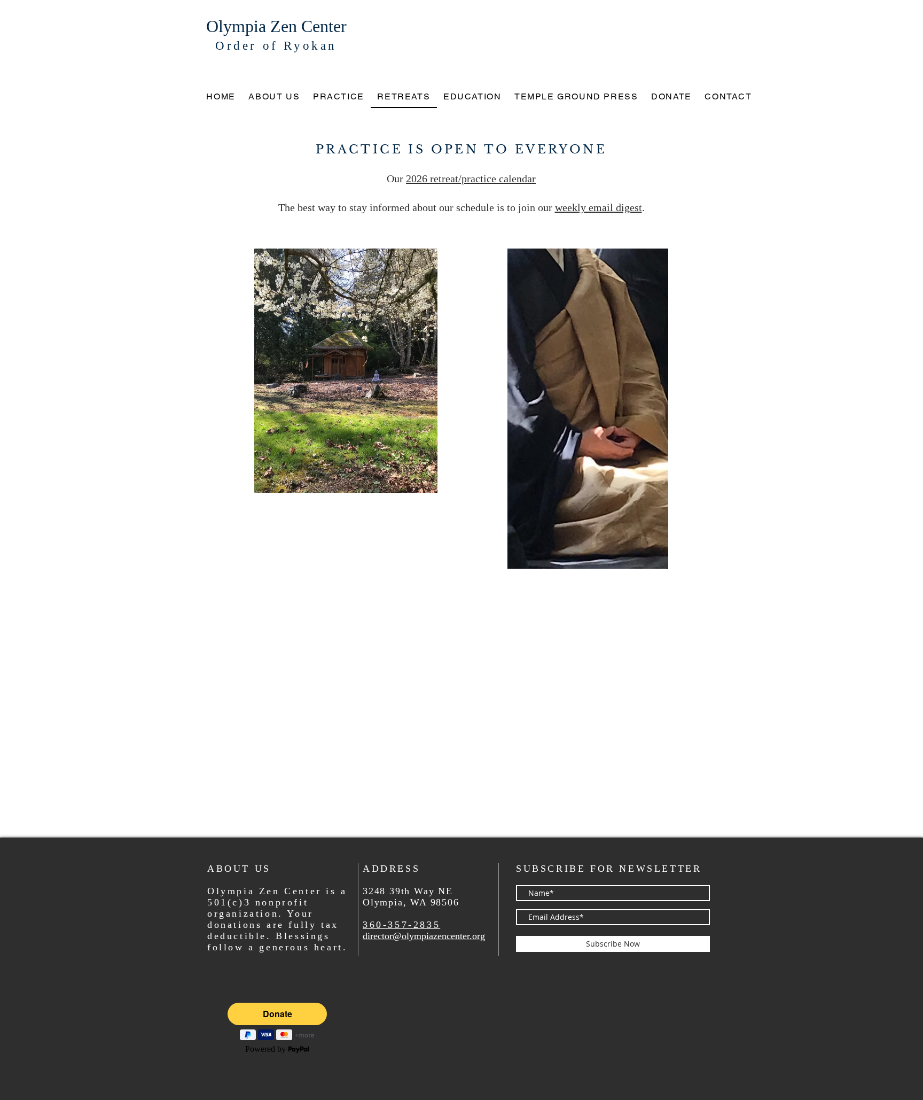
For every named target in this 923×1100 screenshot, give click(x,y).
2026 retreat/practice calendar (471, 178)
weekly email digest (598, 207)
